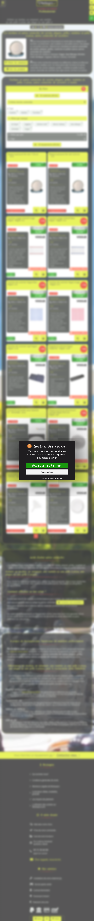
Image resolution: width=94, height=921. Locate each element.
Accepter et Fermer (47, 465)
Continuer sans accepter (51, 478)
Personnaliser (47, 472)
